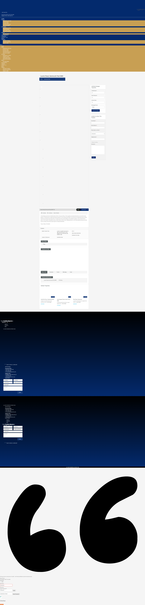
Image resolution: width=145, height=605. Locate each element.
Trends (3, 39)
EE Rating (60, 280)
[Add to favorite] (41, 87)
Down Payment (94, 95)
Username (2, 583)
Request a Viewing (95, 142)
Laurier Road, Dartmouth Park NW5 (50, 280)
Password (2, 587)
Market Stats (5, 43)
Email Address (94, 125)
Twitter (58, 272)
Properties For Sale (7, 48)
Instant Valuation (7, 69)
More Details (49, 302)
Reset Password (16, 594)
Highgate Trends (6, 40)
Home (2, 18)
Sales (2, 19)
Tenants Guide (6, 29)
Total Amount (94, 90)
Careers (3, 36)
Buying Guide (5, 22)
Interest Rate (94, 100)
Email (71, 272)
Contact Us (4, 37)
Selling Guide (6, 23)
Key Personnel (6, 61)
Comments (93, 144)
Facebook (51, 272)
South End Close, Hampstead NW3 (47, 299)
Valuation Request (7, 24)
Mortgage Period (95, 105)
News (2, 38)
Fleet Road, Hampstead (77, 299)
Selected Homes (6, 25)
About (3, 32)
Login (14, 590)
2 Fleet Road (2, 600)
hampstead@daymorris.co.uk (11, 371)
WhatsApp (65, 272)
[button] (72, 44)
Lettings (3, 26)
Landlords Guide (6, 30)
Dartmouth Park (47, 79)
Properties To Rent (7, 55)
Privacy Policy (7, 418)
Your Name (93, 120)
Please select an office (95, 130)
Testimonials (4, 35)
